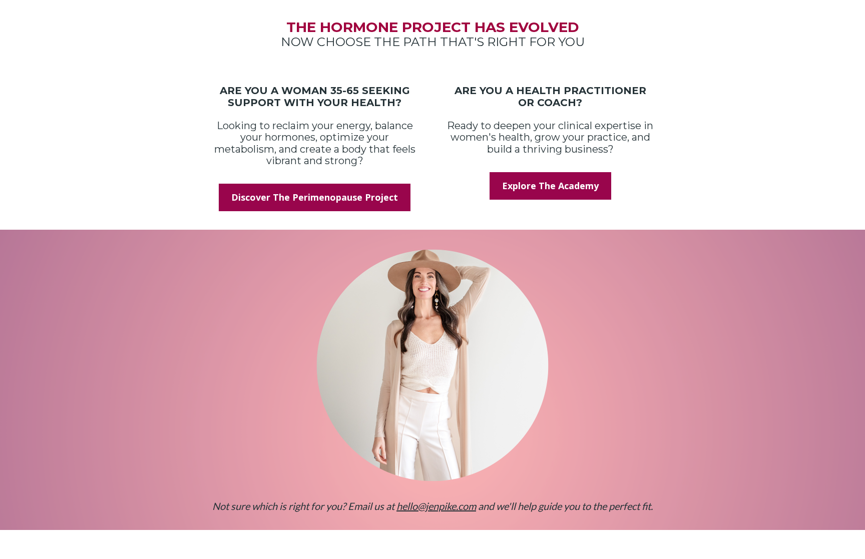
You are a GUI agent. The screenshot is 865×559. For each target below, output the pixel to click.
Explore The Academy (550, 186)
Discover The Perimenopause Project (314, 197)
